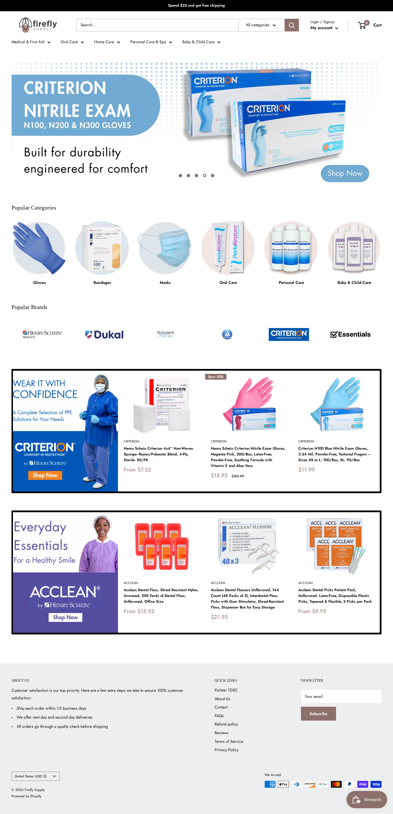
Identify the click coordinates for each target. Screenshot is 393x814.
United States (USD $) (31, 776)
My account (322, 28)
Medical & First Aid (28, 42)
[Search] (292, 25)
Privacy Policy (227, 750)
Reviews (221, 733)
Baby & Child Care (198, 42)
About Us (222, 699)
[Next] (380, 431)
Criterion (132, 441)
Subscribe (318, 714)
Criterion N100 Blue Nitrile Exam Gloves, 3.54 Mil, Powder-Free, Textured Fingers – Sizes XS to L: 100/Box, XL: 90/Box (334, 454)
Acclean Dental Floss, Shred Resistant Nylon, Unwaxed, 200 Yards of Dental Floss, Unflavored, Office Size (161, 595)
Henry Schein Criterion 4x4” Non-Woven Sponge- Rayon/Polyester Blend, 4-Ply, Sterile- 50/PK (158, 454)
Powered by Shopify (26, 796)
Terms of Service (229, 741)
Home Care (104, 42)
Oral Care (69, 42)
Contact (221, 707)
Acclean (131, 583)
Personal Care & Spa (148, 42)
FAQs (219, 716)
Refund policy (226, 724)
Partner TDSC (226, 690)
